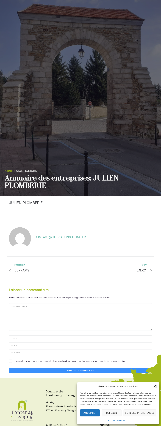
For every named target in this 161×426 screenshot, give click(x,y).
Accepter (90, 413)
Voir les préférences (140, 413)
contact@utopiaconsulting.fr (60, 237)
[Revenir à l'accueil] (22, 410)
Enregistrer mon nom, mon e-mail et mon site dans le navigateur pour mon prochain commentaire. (69, 360)
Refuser (111, 413)
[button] (154, 386)
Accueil (9, 170)
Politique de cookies (116, 420)
